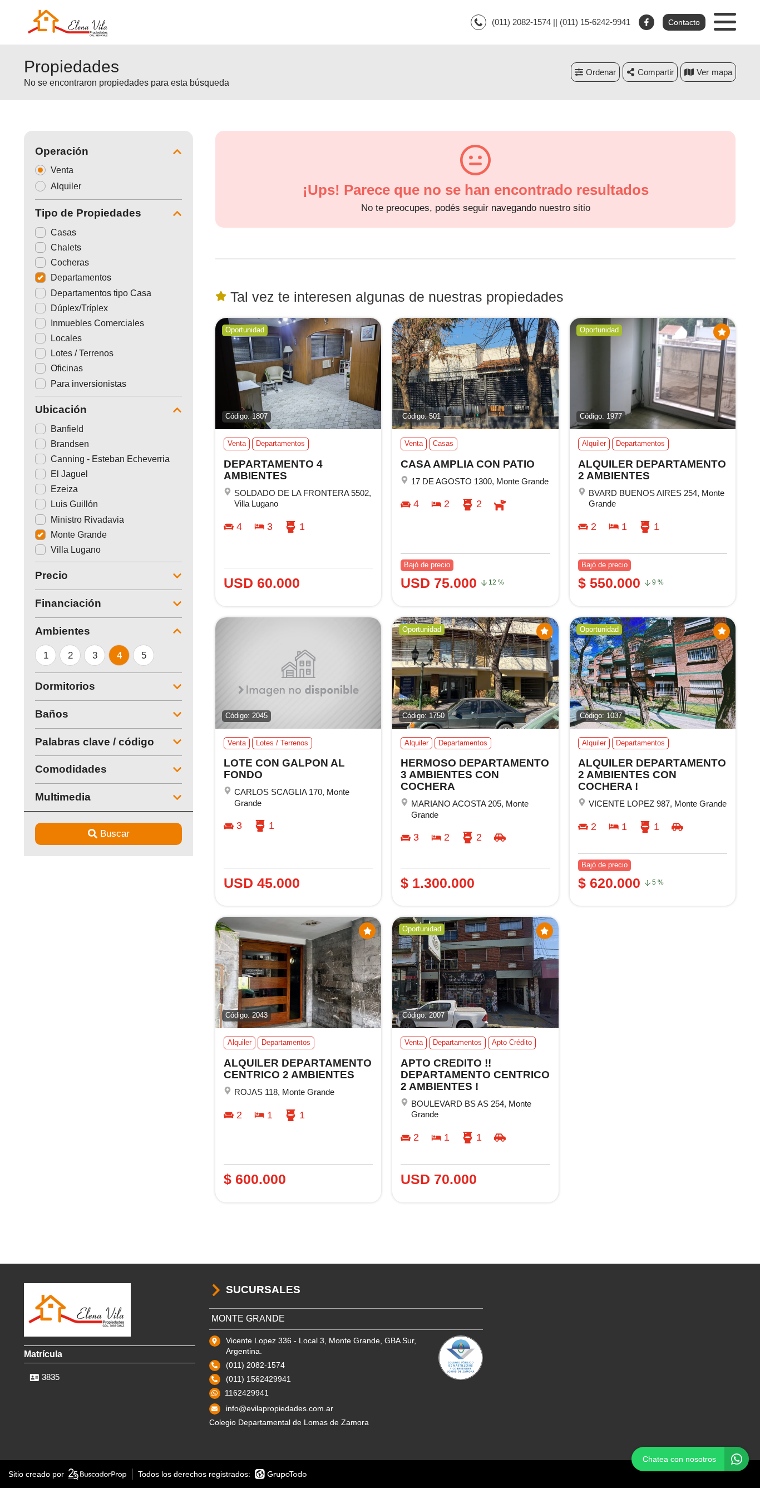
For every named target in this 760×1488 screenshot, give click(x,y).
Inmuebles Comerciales (97, 323)
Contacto (684, 22)
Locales (66, 338)
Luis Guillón (74, 504)
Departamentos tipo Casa (101, 293)
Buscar (115, 833)
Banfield (67, 429)
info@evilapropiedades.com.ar (279, 1408)
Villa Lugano (76, 549)
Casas (63, 232)
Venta (62, 170)
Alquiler (66, 186)
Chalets (66, 247)
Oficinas (67, 368)
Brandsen (70, 444)
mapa (722, 72)
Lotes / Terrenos (82, 353)
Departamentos (81, 277)
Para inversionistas (88, 384)
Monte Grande (79, 534)
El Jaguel (69, 474)
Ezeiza (64, 489)
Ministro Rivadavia (87, 519)
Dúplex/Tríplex (79, 308)
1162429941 (247, 1392)
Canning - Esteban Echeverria (110, 459)
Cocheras (70, 262)
